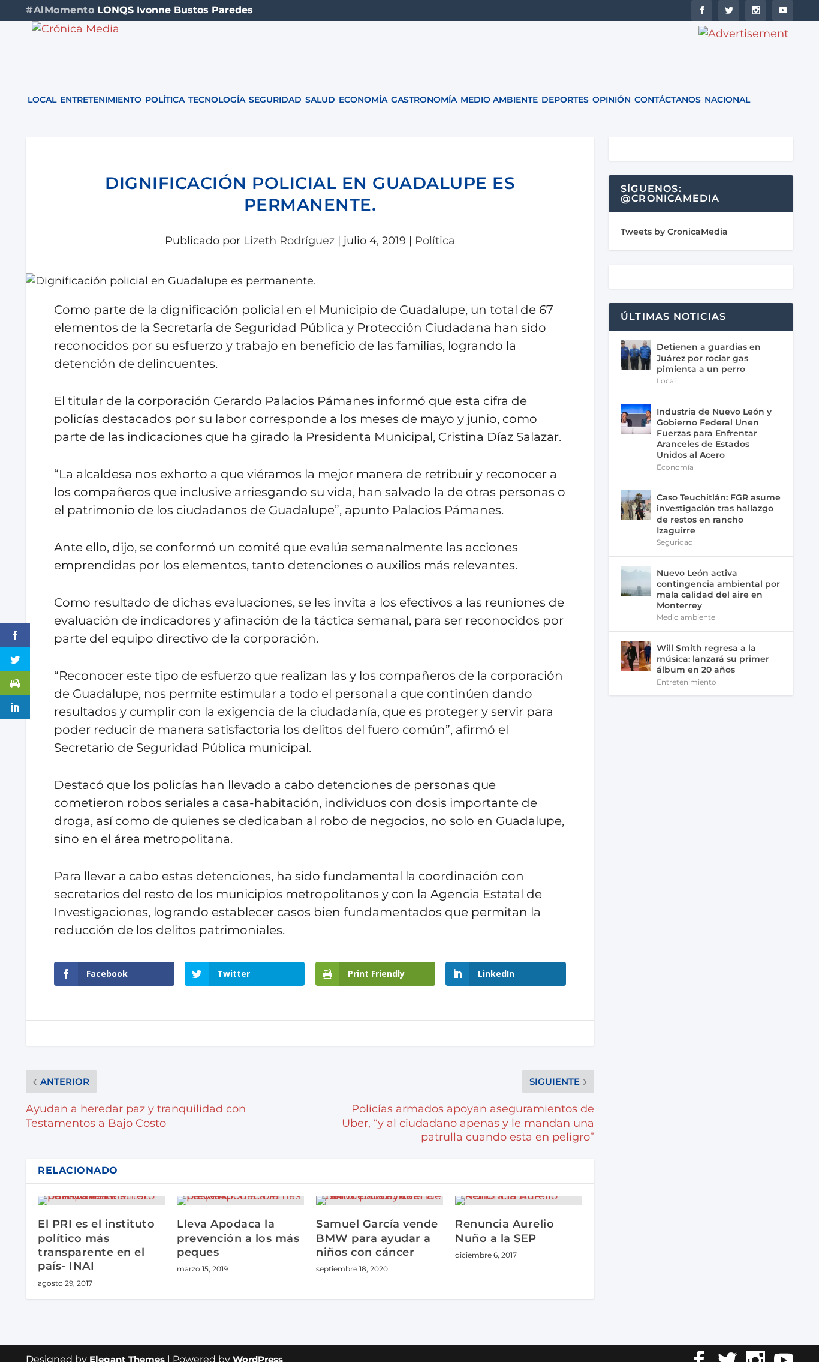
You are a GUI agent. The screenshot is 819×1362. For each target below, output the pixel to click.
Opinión (611, 100)
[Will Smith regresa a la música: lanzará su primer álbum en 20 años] (636, 656)
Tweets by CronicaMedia (674, 231)
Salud (320, 100)
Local (42, 100)
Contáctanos (667, 100)
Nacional (727, 100)
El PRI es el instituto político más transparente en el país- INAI (96, 1245)
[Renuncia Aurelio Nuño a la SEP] (518, 1200)
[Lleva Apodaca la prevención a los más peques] (240, 1200)
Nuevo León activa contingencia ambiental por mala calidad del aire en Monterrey (718, 589)
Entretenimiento (100, 100)
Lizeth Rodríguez (289, 240)
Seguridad (275, 100)
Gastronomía (424, 100)
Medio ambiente (499, 100)
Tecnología (216, 100)
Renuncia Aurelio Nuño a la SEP (504, 1230)
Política (165, 100)
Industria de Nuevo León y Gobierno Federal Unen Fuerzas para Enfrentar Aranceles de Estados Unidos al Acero (714, 433)
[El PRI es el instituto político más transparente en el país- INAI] (101, 1200)
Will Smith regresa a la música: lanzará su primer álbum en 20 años (713, 659)
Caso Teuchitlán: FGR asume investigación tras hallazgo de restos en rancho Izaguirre (719, 514)
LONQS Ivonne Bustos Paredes (175, 10)
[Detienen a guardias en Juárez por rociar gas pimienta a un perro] (636, 355)
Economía (363, 100)
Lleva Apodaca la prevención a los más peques (238, 1238)
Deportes (565, 100)
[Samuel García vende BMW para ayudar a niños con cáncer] (379, 1200)
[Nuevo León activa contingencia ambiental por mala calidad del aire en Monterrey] (636, 581)
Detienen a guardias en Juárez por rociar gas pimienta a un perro (709, 357)
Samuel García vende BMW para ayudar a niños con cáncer (377, 1238)
